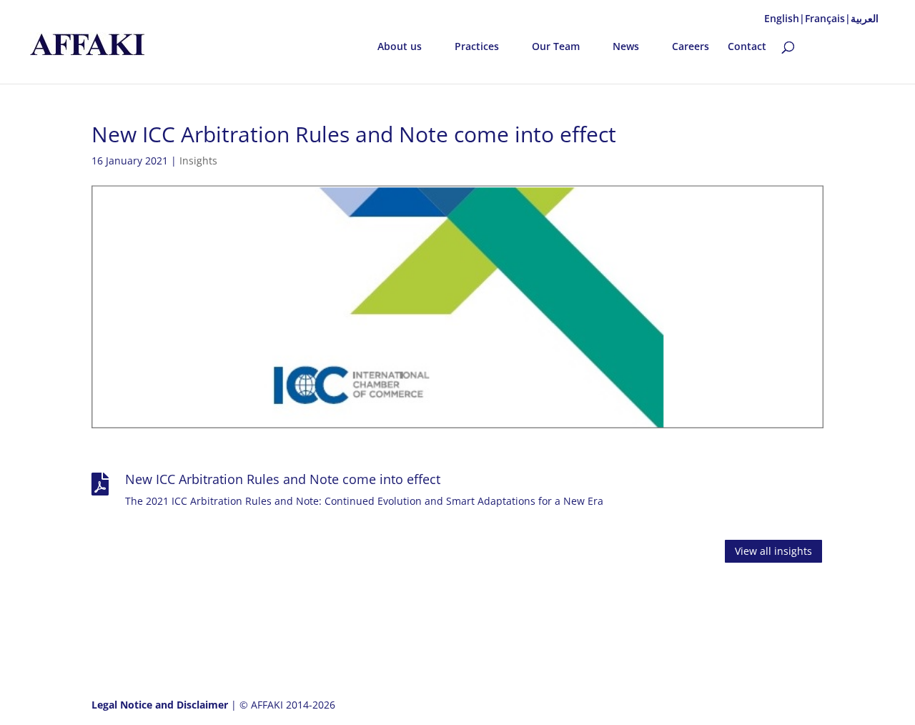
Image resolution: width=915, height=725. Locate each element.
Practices (477, 47)
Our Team (556, 47)
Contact (747, 47)
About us (399, 47)
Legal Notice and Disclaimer (161, 704)
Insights (198, 160)
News (626, 47)
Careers (690, 47)
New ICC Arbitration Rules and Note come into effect (282, 479)
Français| (828, 18)
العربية (865, 18)
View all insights (773, 551)
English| (784, 18)
